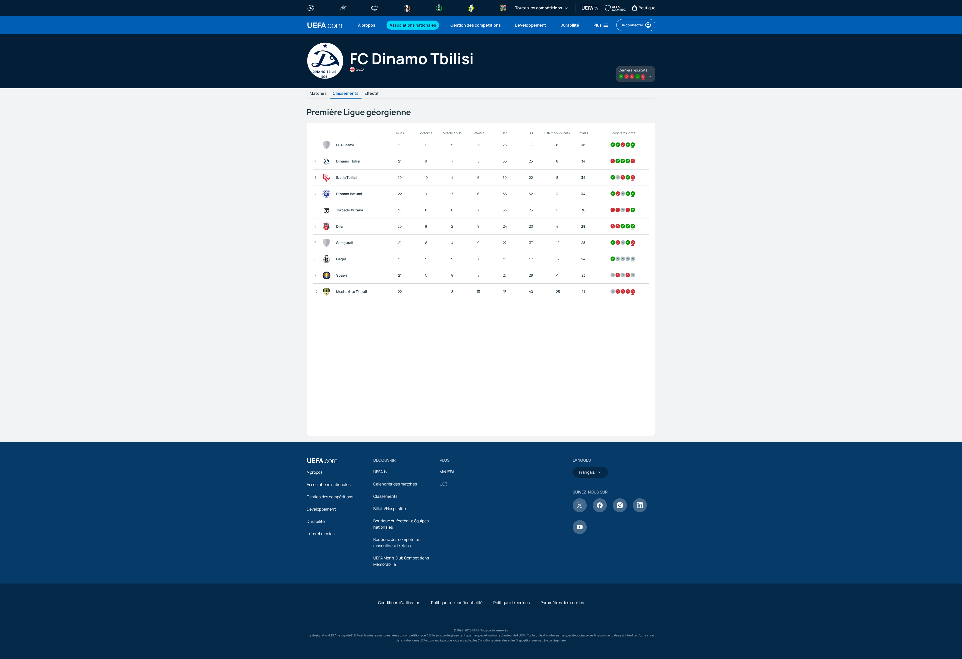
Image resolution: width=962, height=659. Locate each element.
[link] (367, 25)
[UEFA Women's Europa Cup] (471, 7)
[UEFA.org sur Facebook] (600, 511)
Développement (321, 509)
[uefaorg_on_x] (580, 511)
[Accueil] (322, 460)
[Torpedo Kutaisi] (327, 210)
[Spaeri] (327, 275)
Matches (318, 93)
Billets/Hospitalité (389, 508)
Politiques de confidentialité (457, 602)
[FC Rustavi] (327, 145)
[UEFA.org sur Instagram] (620, 511)
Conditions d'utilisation (399, 602)
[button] (601, 25)
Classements (345, 93)
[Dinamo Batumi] (327, 194)
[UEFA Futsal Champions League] (343, 7)
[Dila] (327, 226)
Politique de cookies (511, 602)
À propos (314, 472)
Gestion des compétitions (330, 497)
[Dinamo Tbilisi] (327, 161)
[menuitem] (367, 25)
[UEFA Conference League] (439, 7)
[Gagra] (327, 259)
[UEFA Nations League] (503, 7)
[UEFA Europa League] (407, 7)
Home (325, 25)
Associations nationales (328, 484)
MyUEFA (447, 471)
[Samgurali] (327, 243)
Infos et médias (320, 533)
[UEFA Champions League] (311, 7)
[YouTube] (580, 532)
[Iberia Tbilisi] (327, 178)
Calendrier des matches (395, 484)
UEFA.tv (380, 471)
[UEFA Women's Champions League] (375, 7)
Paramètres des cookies (562, 602)
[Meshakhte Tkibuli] (327, 292)
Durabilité (316, 521)
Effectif (372, 93)
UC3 (443, 484)
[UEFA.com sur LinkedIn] (640, 511)
